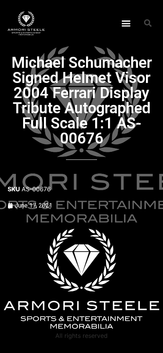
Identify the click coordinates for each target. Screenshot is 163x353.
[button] (126, 23)
